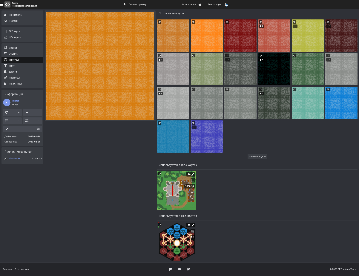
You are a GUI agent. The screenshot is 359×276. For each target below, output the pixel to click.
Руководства (22, 269)
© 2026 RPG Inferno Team (343, 269)
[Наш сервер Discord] (179, 269)
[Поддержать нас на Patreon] (170, 269)
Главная (7, 269)
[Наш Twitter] (188, 269)
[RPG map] (176, 190)
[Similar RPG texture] (173, 35)
